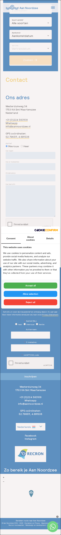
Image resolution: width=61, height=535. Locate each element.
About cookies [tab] (30, 238)
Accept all (30, 285)
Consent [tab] (10, 238)
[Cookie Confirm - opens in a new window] (46, 230)
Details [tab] (50, 238)
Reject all (30, 302)
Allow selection (30, 293)
